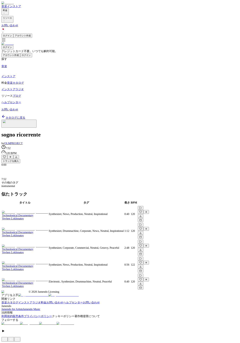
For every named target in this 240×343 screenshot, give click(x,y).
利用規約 (7, 316)
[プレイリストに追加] (10, 157)
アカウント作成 (23, 35)
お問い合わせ (9, 25)
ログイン (7, 35)
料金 (5, 10)
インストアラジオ (29, 302)
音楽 (4, 6)
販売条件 (18, 316)
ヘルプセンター (73, 302)
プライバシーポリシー (38, 316)
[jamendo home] (7, 2)
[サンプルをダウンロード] (16, 157)
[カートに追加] (140, 220)
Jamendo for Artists (12, 309)
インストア (14, 6)
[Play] (19, 124)
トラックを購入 (11, 161)
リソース (7, 18)
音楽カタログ (9, 302)
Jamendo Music (31, 309)
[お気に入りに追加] (4, 157)
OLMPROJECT (13, 143)
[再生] (140, 208)
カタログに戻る (15, 117)
